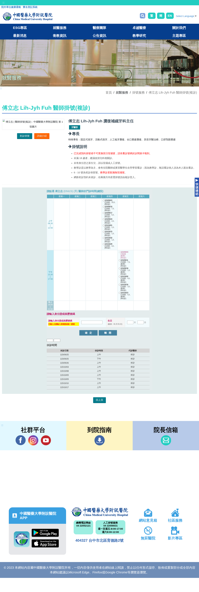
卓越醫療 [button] (139, 28)
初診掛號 (25, 136)
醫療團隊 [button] (99, 28)
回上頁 (99, 400)
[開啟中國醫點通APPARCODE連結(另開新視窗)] (22, 539)
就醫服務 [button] (59, 28)
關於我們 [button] (179, 28)
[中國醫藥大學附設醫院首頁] (27, 16)
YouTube (46, 440)
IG (33, 440)
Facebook (21, 440)
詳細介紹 (42, 136)
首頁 (109, 92)
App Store (45, 544)
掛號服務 (138, 92)
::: (3, 2)
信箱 (166, 440)
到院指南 (99, 440)
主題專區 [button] (179, 35)
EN (170, 15)
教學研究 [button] (139, 35)
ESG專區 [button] (20, 28)
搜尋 (142, 15)
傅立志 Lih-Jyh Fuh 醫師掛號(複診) (173, 92)
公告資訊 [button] (99, 35)
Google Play (45, 534)
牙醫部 (74, 127)
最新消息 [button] (20, 35)
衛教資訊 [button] (59, 35)
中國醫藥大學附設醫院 (99, 512)
